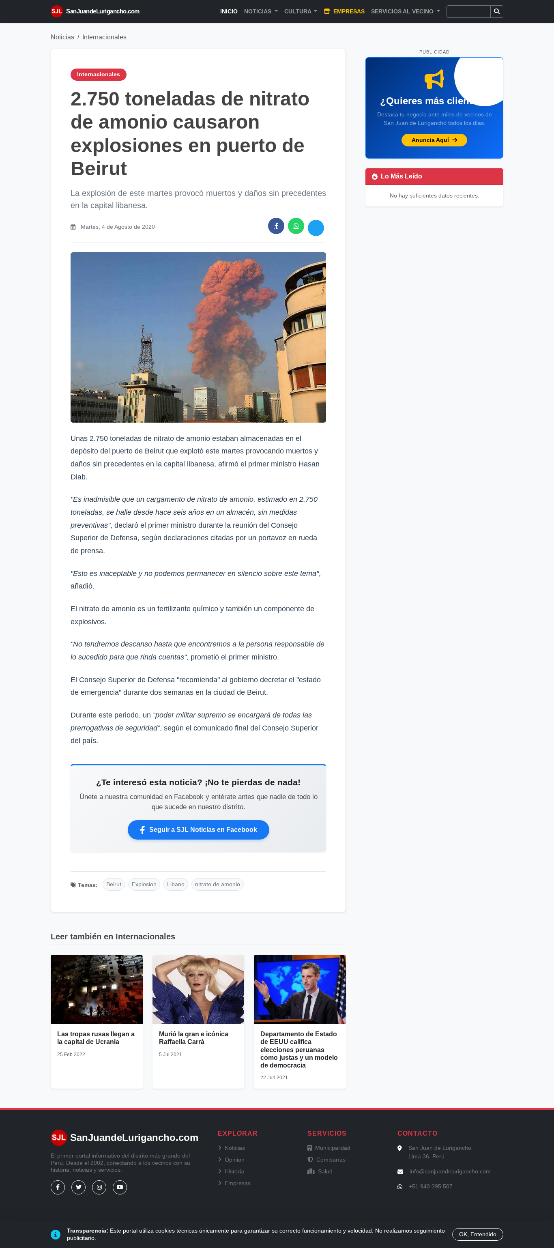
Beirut (113, 884)
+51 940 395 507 (431, 1186)
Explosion (144, 884)
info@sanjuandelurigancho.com (450, 1171)
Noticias (62, 37)
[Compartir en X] (316, 228)
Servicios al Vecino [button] (403, 11)
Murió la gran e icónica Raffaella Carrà (193, 1038)
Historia (234, 1171)
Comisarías (331, 1159)
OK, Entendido (477, 1234)
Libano (176, 884)
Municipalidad (332, 1148)
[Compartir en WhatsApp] (296, 226)
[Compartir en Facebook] (276, 226)
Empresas (348, 11)
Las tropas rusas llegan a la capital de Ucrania (96, 1038)
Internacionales (104, 37)
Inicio (229, 11)
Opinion (235, 1159)
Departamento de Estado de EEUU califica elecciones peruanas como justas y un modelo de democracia (299, 1050)
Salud (325, 1171)
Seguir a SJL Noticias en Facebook (203, 829)
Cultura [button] (298, 11)
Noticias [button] (258, 11)
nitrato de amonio (217, 884)
